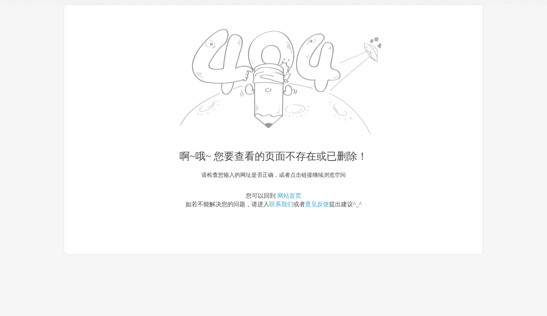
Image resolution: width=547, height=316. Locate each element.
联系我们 (281, 204)
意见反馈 (317, 204)
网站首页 (289, 196)
